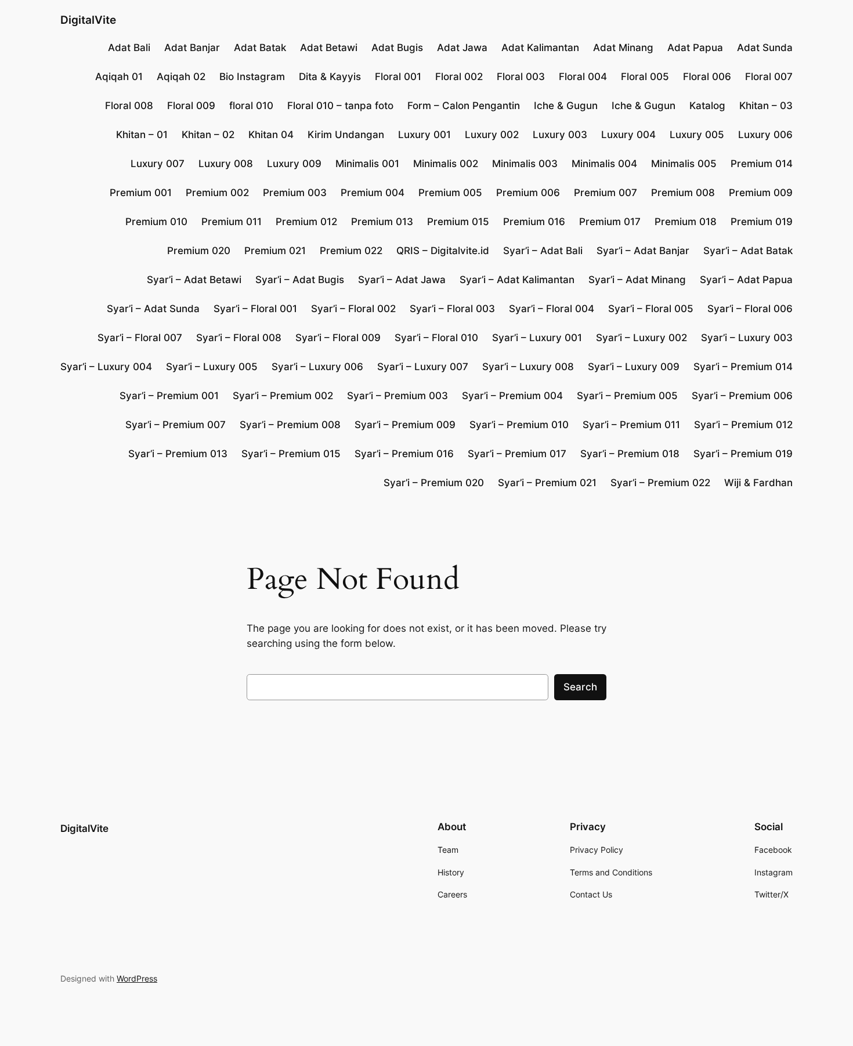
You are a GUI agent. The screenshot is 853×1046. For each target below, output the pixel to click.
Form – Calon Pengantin (463, 105)
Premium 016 (534, 221)
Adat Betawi (328, 47)
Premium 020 (198, 250)
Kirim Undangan (346, 134)
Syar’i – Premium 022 (660, 482)
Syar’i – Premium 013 (177, 453)
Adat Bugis (397, 47)
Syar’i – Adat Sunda (153, 308)
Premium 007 (605, 192)
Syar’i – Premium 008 (290, 424)
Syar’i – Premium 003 (397, 395)
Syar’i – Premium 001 (169, 395)
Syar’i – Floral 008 (238, 337)
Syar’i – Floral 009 (338, 337)
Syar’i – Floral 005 (650, 308)
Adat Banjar (192, 47)
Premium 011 (231, 221)
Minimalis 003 (525, 163)
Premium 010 (156, 221)
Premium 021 (275, 250)
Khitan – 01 (142, 134)
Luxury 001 (424, 134)
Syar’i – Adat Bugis (299, 279)
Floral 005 (645, 76)
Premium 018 (686, 221)
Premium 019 (762, 221)
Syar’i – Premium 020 (434, 482)
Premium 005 (450, 192)
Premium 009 (761, 192)
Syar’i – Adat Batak (748, 250)
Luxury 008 (225, 163)
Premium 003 (295, 192)
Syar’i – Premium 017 (517, 453)
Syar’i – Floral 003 (452, 308)
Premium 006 (528, 192)
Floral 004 (583, 76)
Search (580, 687)
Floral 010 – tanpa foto (340, 105)
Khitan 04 (271, 134)
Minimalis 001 (367, 163)
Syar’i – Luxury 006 (317, 366)
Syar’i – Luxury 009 (633, 366)
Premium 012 (306, 221)
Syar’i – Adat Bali (543, 250)
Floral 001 (398, 76)
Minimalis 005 (684, 163)
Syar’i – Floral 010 (436, 337)
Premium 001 (141, 192)
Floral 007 (769, 76)
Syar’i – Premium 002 (283, 395)
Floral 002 (459, 76)
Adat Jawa (462, 47)
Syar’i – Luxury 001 (537, 337)
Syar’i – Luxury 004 (106, 366)
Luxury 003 (560, 134)
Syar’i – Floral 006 (750, 308)
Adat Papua (695, 47)
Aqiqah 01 (119, 76)
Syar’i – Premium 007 (175, 424)
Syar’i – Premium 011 (631, 424)
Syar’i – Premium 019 (743, 453)
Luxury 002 (492, 134)
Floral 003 (521, 76)
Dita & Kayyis (330, 76)
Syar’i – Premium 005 (627, 395)
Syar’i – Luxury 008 (528, 366)
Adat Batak (260, 47)
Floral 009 (191, 105)
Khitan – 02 (208, 134)
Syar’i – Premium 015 (291, 453)
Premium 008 (683, 192)
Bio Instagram (252, 76)
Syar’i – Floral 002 (353, 308)
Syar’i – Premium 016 (404, 453)
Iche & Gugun (566, 105)
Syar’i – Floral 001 (255, 308)
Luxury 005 (697, 134)
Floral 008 (129, 105)
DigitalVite (88, 20)
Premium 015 (458, 221)
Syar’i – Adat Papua (746, 279)
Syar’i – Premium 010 (519, 424)
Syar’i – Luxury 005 (212, 366)
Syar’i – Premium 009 (405, 424)
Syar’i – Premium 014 (743, 366)
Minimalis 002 (445, 163)
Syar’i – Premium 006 (742, 395)
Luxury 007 (158, 163)
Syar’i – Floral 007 (139, 337)
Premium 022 (351, 250)
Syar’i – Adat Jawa (402, 279)
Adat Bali (129, 47)
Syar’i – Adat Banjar (643, 250)
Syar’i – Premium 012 (743, 424)
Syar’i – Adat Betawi (194, 279)
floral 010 (251, 105)
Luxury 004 (628, 134)
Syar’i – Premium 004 (512, 395)
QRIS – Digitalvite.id (442, 250)
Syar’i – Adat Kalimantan (517, 279)
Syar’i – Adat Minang (637, 279)
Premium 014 (762, 163)
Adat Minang (623, 47)
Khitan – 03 (766, 105)
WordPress (137, 978)
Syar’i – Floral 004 (551, 308)
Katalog (707, 105)
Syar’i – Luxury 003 (747, 337)
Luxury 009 (294, 163)
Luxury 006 (765, 134)
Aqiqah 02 (181, 76)
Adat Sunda (765, 47)
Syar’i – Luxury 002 (641, 337)
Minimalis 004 (604, 163)
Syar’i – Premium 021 (547, 482)
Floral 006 (707, 76)
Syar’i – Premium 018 (629, 453)
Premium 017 (610, 221)
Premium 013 (382, 221)
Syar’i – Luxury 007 (422, 366)
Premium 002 (217, 192)
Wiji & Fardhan (758, 482)
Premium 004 (372, 192)
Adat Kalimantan (540, 47)
